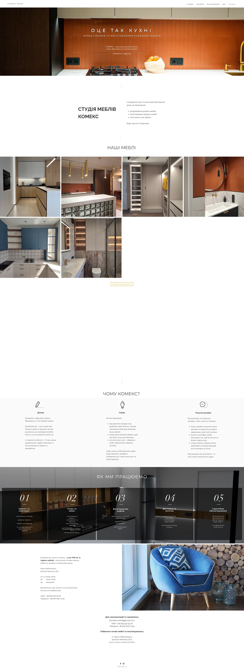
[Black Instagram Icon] (123, 664)
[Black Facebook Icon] (120, 664)
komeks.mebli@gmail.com (122, 620)
